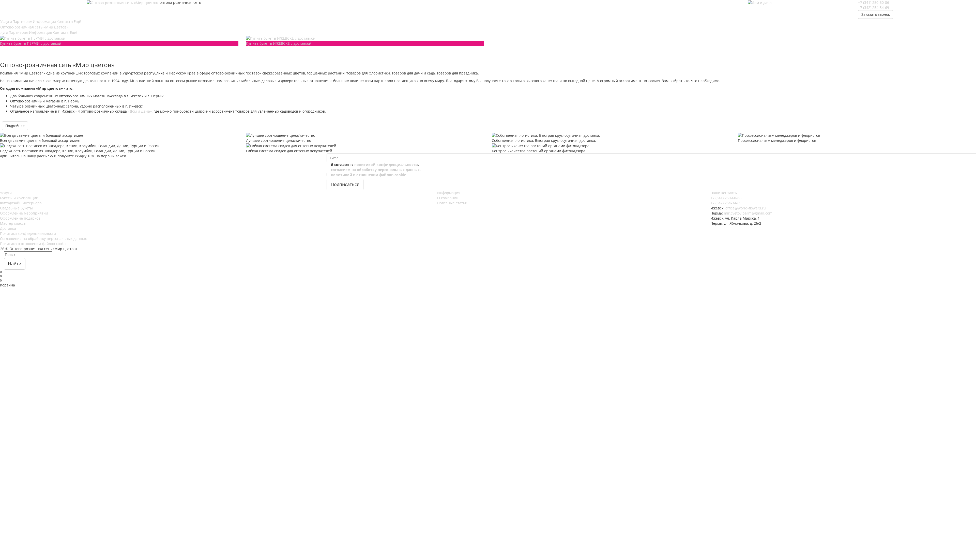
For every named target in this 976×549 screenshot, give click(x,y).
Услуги (6, 192)
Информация (448, 192)
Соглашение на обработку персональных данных (43, 238)
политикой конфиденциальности (386, 164)
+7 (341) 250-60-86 (873, 2)
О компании (448, 197)
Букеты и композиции (19, 197)
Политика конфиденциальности (28, 233)
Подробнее (15, 125)
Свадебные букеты (16, 208)
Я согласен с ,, (376, 169)
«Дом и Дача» (140, 111)
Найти (14, 264)
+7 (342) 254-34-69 (873, 7)
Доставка (8, 228)
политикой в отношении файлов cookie (368, 174)
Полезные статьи (452, 203)
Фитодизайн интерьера (21, 203)
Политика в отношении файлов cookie (33, 243)
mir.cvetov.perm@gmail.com (748, 213)
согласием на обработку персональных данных (375, 169)
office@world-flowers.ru (745, 208)
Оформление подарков (20, 218)
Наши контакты (724, 192)
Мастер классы (13, 223)
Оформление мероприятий (24, 213)
